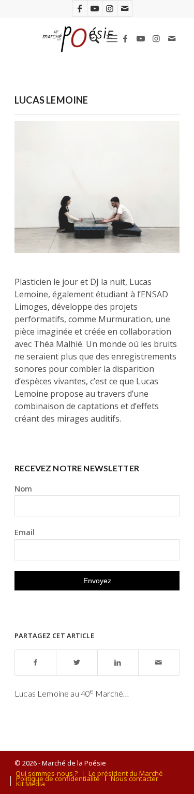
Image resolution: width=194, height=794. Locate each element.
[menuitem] (89, 38)
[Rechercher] (89, 38)
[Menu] (112, 38)
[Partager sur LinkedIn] (118, 662)
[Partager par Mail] (159, 662)
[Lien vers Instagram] (109, 8)
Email (24, 532)
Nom (23, 488)
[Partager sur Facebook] (35, 662)
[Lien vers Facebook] (79, 8)
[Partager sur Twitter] (76, 662)
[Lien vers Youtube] (94, 8)
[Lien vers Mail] (124, 8)
